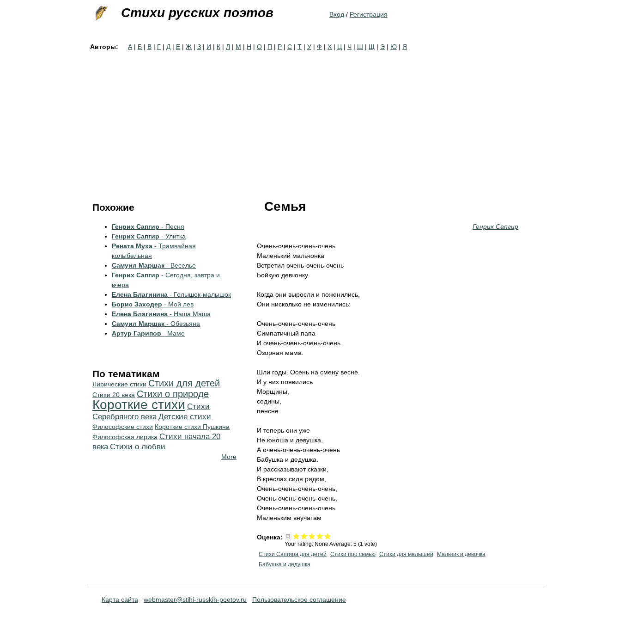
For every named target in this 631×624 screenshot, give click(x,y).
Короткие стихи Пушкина (192, 426)
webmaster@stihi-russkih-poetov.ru (195, 599)
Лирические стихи (119, 384)
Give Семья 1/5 (296, 535)
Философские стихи (122, 426)
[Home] (100, 13)
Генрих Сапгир (495, 226)
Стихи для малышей (406, 554)
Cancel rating (288, 535)
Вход (336, 14)
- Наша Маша (161, 314)
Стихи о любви (137, 446)
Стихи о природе (173, 394)
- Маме (148, 333)
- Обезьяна (156, 323)
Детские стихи (184, 416)
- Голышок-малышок (171, 294)
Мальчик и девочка (461, 554)
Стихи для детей (184, 383)
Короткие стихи (138, 405)
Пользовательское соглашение (299, 599)
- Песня (148, 226)
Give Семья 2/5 (304, 535)
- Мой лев (153, 304)
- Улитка (149, 236)
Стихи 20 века (113, 394)
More (229, 456)
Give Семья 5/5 (328, 535)
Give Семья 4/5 (320, 535)
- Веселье (154, 265)
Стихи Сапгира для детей (293, 554)
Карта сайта (120, 599)
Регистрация (369, 14)
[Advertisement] (315, 121)
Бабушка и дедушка (284, 564)
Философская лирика (125, 436)
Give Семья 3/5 (312, 535)
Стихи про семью (353, 554)
